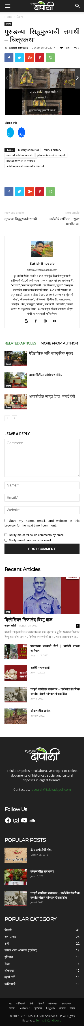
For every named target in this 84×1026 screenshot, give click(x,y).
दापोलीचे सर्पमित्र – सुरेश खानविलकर (65, 221)
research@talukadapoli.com (51, 789)
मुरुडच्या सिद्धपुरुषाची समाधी (20, 219)
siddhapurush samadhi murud (25, 166)
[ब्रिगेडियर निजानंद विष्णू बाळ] (42, 595)
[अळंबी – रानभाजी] (15, 673)
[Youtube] (56, 321)
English (50, 1008)
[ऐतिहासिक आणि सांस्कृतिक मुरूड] (15, 358)
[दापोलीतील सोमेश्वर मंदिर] (15, 380)
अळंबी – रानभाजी (40, 668)
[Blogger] (28, 321)
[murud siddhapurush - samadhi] (29, 78)
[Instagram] (46, 321)
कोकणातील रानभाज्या (42, 871)
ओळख (62, 1008)
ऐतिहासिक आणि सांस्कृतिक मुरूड (51, 353)
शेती (32, 1003)
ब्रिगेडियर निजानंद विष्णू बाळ (28, 619)
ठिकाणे (20, 17)
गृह (10, 1003)
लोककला (52, 1003)
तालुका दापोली (10, 625)
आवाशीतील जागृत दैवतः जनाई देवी (52, 396)
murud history (52, 149)
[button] (77, 6)
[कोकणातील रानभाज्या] (15, 877)
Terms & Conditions (48, 1020)
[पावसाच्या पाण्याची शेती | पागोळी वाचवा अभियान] (15, 651)
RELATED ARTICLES (20, 343)
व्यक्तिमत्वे (20, 1003)
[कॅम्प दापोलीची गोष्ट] (15, 855)
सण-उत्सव (66, 1003)
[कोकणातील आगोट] (15, 716)
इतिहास (38, 1008)
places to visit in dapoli (51, 155)
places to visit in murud (20, 160)
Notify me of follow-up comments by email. (37, 535)
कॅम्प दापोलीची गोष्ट (41, 850)
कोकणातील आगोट (40, 711)
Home (8, 17)
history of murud (28, 149)
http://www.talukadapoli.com (42, 270)
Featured (24, 1008)
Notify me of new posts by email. (30, 540)
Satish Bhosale (18, 47)
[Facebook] (37, 321)
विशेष (8, 611)
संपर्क (72, 1008)
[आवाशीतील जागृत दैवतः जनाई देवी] (15, 401)
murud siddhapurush (19, 155)
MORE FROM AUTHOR (59, 343)
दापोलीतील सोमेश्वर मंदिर (45, 375)
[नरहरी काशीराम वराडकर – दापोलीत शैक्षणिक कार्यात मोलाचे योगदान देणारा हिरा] (15, 694)
